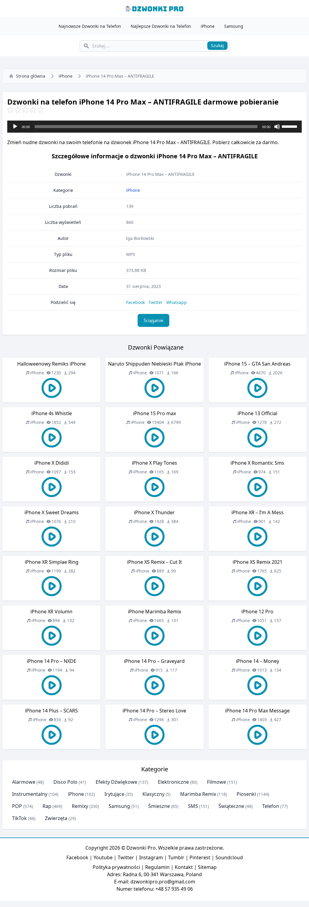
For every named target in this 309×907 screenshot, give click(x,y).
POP (17, 806)
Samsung (233, 26)
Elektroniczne (173, 782)
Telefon (270, 806)
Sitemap (207, 867)
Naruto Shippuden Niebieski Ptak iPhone (154, 363)
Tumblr (176, 857)
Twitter (155, 302)
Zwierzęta (56, 818)
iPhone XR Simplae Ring (51, 562)
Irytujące (114, 794)
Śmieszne (159, 806)
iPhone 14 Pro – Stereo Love (154, 710)
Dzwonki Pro (141, 847)
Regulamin (157, 867)
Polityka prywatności (116, 867)
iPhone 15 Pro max (154, 413)
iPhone (208, 26)
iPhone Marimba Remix (154, 611)
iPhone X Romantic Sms (257, 463)
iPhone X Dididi (51, 463)
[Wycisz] (277, 127)
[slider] (290, 126)
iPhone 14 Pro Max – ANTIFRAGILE (160, 174)
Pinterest (200, 857)
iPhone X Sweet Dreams (51, 512)
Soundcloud (229, 857)
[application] (154, 127)
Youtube (103, 857)
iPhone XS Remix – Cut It (154, 562)
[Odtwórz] (15, 127)
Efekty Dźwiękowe (116, 782)
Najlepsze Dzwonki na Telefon (161, 26)
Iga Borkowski (140, 238)
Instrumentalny (29, 794)
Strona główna (30, 76)
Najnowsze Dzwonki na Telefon (90, 26)
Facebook (135, 302)
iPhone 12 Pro (257, 611)
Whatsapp (176, 302)
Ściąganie (153, 320)
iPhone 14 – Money (257, 661)
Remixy (80, 806)
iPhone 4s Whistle (51, 413)
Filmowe (216, 782)
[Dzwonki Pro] (154, 8)
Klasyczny (153, 794)
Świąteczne (231, 806)
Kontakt (184, 867)
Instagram (151, 857)
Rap (47, 806)
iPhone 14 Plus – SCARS (51, 710)
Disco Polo (65, 782)
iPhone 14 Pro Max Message (257, 710)
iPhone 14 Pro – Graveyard (154, 661)
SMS (193, 806)
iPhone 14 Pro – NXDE (51, 661)
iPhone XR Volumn (51, 611)
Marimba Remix (198, 794)
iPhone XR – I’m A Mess (257, 512)
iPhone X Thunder (154, 512)
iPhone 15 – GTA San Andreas (257, 363)
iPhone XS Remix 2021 (257, 562)
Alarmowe (23, 782)
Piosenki (246, 794)
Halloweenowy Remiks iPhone (51, 363)
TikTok (19, 818)
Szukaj (217, 45)
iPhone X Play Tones (154, 463)
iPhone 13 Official (257, 413)
